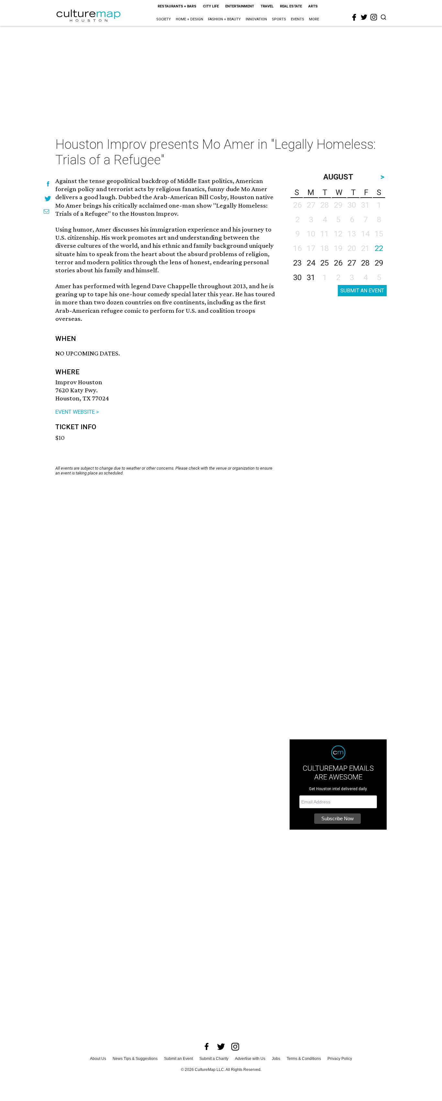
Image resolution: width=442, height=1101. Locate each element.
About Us (98, 1058)
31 (311, 277)
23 (297, 262)
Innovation (256, 19)
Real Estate (291, 6)
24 (311, 262)
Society (163, 19)
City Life (211, 6)
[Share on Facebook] (48, 184)
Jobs (276, 1058)
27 (352, 262)
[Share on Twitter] (48, 198)
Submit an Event (178, 1058)
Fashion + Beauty (224, 19)
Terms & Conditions (304, 1058)
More (314, 19)
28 (365, 262)
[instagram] (373, 17)
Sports (279, 19)
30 (297, 277)
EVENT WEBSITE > (77, 412)
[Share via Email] (46, 211)
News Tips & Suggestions (135, 1058)
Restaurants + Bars (177, 6)
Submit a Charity (213, 1058)
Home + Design (189, 19)
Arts (313, 6)
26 (338, 262)
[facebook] (354, 17)
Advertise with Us (250, 1058)
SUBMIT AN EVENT (362, 291)
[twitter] (364, 17)
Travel (266, 6)
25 (324, 262)
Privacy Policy (339, 1058)
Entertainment (239, 6)
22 (379, 248)
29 (379, 262)
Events (297, 19)
